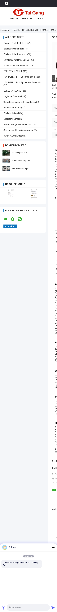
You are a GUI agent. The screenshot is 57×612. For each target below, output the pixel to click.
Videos (39, 18)
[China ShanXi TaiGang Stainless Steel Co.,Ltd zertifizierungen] (11, 194)
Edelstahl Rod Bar (12, 107)
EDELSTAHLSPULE (30, 30)
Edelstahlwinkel (11, 113)
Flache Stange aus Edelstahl (17, 124)
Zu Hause (13, 18)
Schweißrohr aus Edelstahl (16, 65)
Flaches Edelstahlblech (14, 43)
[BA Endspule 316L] (6, 152)
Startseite (4, 30)
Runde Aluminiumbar (13, 135)
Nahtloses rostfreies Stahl (16, 60)
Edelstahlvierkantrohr (13, 48)
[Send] (53, 608)
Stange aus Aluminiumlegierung (18, 130)
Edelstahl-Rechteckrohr (15, 54)
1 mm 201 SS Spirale (21, 161)
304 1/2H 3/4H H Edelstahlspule (19, 77)
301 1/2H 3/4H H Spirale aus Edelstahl (22, 82)
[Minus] (53, 547)
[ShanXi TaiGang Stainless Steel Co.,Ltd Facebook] (6, 3)
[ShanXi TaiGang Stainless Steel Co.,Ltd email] (6, 219)
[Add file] (4, 608)
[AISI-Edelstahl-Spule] (6, 168)
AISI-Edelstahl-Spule (21, 168)
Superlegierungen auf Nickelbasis (19, 102)
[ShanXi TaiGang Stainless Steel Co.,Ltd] (28, 12)
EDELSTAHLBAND (12, 91)
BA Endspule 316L (20, 153)
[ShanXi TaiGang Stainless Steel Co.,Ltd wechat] (21, 219)
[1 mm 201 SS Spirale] (6, 160)
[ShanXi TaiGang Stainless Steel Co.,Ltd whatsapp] (14, 219)
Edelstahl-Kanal (11, 119)
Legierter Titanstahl (13, 96)
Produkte (27, 18)
